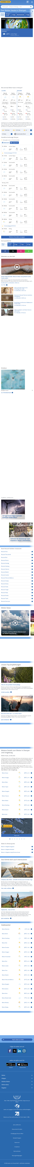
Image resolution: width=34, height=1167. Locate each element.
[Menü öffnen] (31, 2)
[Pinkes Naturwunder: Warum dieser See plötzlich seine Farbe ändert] (17, 266)
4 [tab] (17, 839)
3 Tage (13, 14)
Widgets (4, 1078)
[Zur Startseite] (6, 1)
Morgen (8, 14)
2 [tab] (12, 839)
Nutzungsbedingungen (17, 1155)
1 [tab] (10, 839)
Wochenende (20, 14)
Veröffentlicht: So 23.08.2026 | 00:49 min (10, 282)
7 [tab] (24, 839)
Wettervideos (5, 1084)
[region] (17, 153)
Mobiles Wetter (6, 1081)
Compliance (17, 1146)
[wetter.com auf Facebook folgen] (10, 1051)
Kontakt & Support (17, 1138)
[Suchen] (30, 6)
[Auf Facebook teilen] (5, 251)
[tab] (5, 142)
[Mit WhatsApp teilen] (29, 251)
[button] (17, 236)
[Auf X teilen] (13, 251)
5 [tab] (19, 839)
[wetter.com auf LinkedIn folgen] (19, 1051)
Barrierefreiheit (17, 1151)
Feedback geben (14, 35)
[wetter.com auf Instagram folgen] (24, 1051)
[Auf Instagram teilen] (21, 251)
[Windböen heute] (17, 379)
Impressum (17, 1142)
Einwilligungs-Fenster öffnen (17, 1133)
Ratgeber (4, 1088)
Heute (2, 14)
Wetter (3, 1075)
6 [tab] (22, 839)
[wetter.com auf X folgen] (15, 1051)
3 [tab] (14, 839)
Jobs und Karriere (17, 1124)
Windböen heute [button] (4, 390)
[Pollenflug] (27, 2)
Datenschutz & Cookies (17, 1129)
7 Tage (27, 14)
